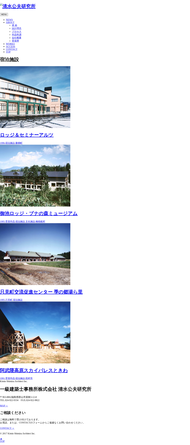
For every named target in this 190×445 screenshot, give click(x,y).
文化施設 (30, 221)
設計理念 (16, 28)
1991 (2, 378)
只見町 (8, 300)
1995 (2, 221)
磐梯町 (19, 143)
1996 (2, 143)
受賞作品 (10, 221)
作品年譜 (16, 34)
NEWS (9, 19)
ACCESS (10, 46)
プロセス (16, 31)
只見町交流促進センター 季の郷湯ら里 (41, 292)
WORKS (10, 44)
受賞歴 (15, 41)
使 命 (14, 25)
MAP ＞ (4, 405)
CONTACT (11, 49)
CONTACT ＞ (7, 428)
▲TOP (2, 439)
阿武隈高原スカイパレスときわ (34, 370)
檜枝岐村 (40, 221)
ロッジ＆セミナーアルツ (27, 135)
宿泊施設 (10, 143)
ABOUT (10, 22)
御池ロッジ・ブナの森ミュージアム (39, 213)
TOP (8, 52)
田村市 (29, 378)
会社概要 (16, 37)
